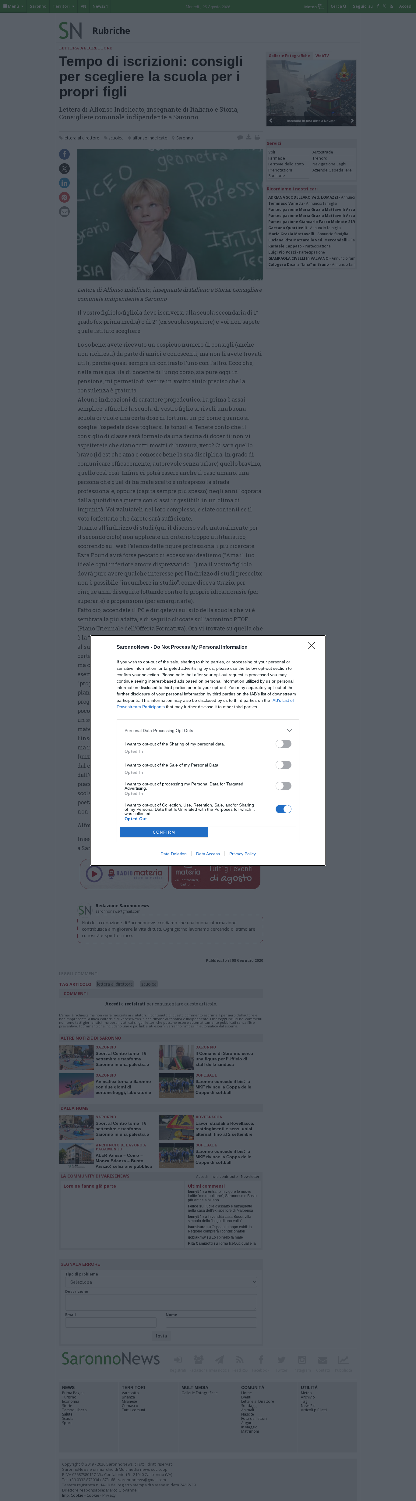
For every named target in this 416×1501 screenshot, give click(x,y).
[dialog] (208, 750)
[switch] (283, 744)
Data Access (208, 853)
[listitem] (208, 730)
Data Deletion (173, 853)
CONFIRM (164, 832)
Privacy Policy (242, 853)
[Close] (313, 647)
